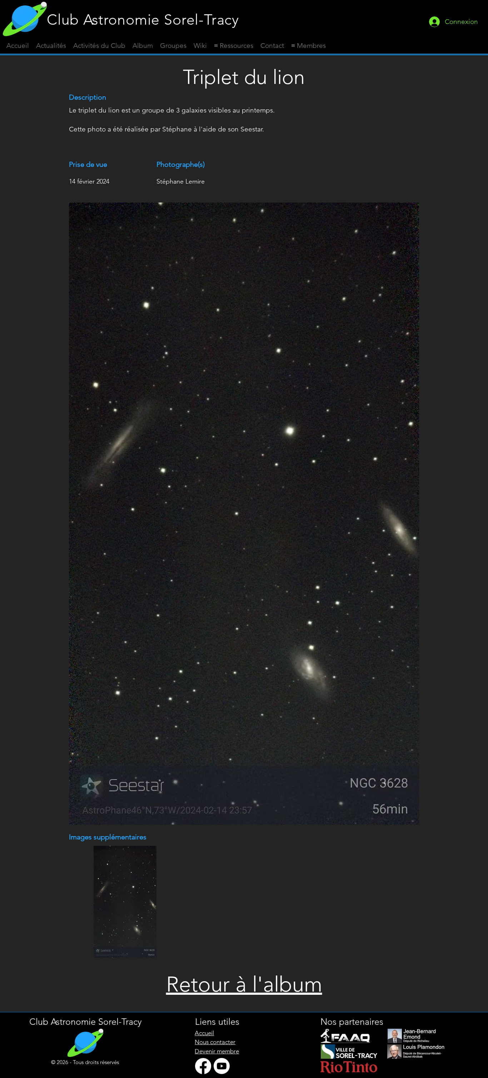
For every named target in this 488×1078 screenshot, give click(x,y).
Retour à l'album (244, 984)
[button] (233, 46)
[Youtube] (222, 1066)
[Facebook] (203, 1066)
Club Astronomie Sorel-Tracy (143, 19)
